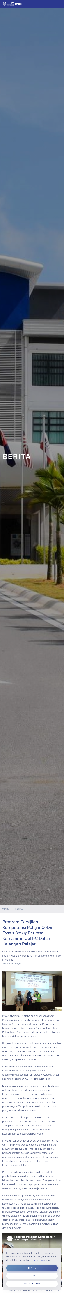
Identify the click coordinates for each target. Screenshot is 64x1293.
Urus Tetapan (32, 1284)
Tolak (32, 1276)
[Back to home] (14, 4)
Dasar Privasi (38, 1260)
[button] (60, 4)
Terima (32, 1268)
